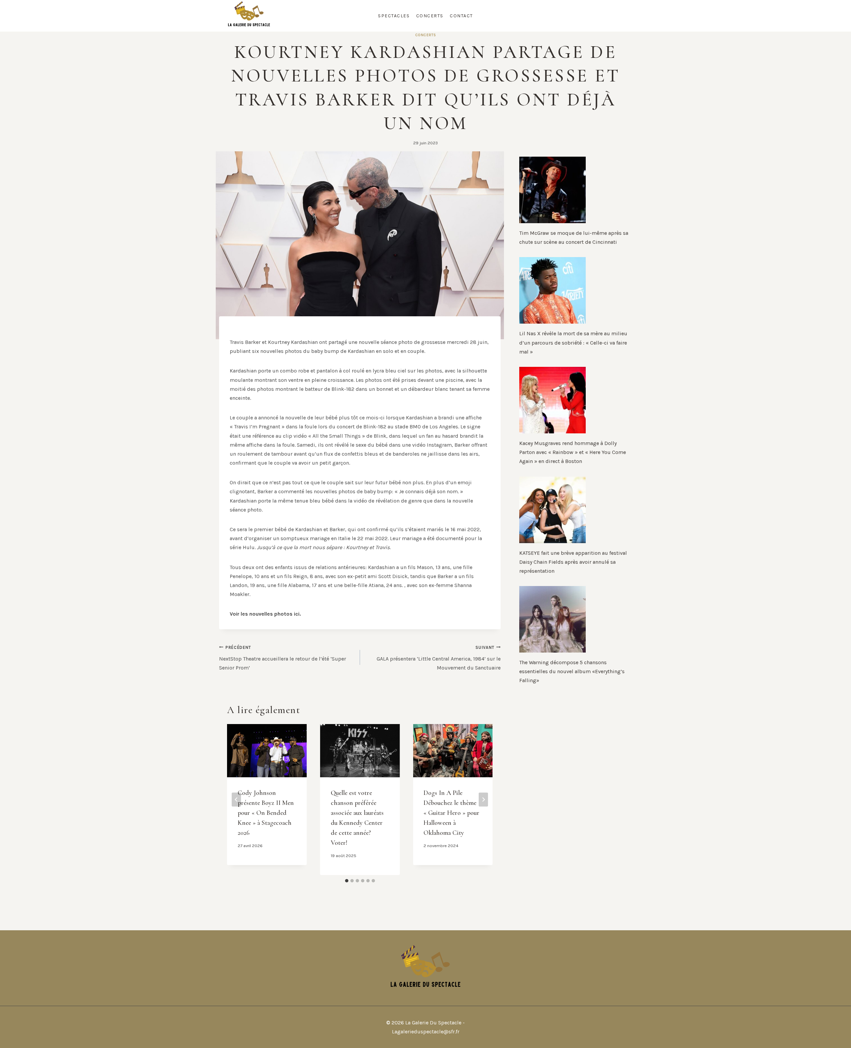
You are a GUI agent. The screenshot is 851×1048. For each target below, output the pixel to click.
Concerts (429, 16)
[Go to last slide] (236, 800)
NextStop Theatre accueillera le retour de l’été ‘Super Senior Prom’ (282, 658)
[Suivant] (483, 800)
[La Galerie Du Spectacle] (249, 16)
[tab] (346, 880)
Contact (461, 16)
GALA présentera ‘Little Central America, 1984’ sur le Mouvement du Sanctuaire (439, 658)
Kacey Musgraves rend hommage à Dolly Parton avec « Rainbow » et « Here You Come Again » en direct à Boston (572, 452)
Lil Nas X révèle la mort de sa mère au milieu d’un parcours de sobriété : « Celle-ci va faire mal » (573, 342)
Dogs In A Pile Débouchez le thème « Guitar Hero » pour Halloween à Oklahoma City (451, 813)
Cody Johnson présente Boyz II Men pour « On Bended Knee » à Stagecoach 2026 (266, 813)
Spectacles (394, 16)
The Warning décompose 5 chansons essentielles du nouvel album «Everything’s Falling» (572, 671)
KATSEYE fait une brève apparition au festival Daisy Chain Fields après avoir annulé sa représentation (573, 562)
